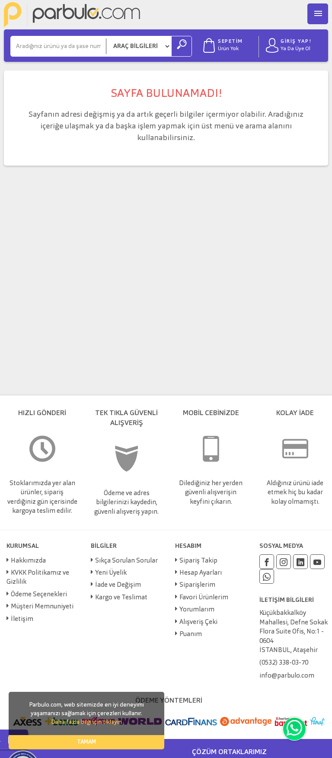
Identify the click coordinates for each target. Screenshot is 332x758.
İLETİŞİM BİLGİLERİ (286, 600)
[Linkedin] (300, 561)
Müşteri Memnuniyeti (42, 607)
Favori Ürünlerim (203, 598)
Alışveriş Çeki (198, 622)
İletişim (22, 619)
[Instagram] (283, 561)
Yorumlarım (196, 610)
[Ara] (182, 46)
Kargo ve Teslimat (121, 598)
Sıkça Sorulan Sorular (126, 561)
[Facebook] (266, 561)
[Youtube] (317, 561)
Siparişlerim (197, 585)
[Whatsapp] (266, 576)
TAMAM (86, 742)
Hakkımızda (28, 561)
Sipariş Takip (198, 561)
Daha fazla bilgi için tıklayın (86, 722)
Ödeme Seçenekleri (39, 595)
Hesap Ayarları (200, 573)
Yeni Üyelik (111, 573)
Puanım (190, 634)
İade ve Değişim (118, 585)
